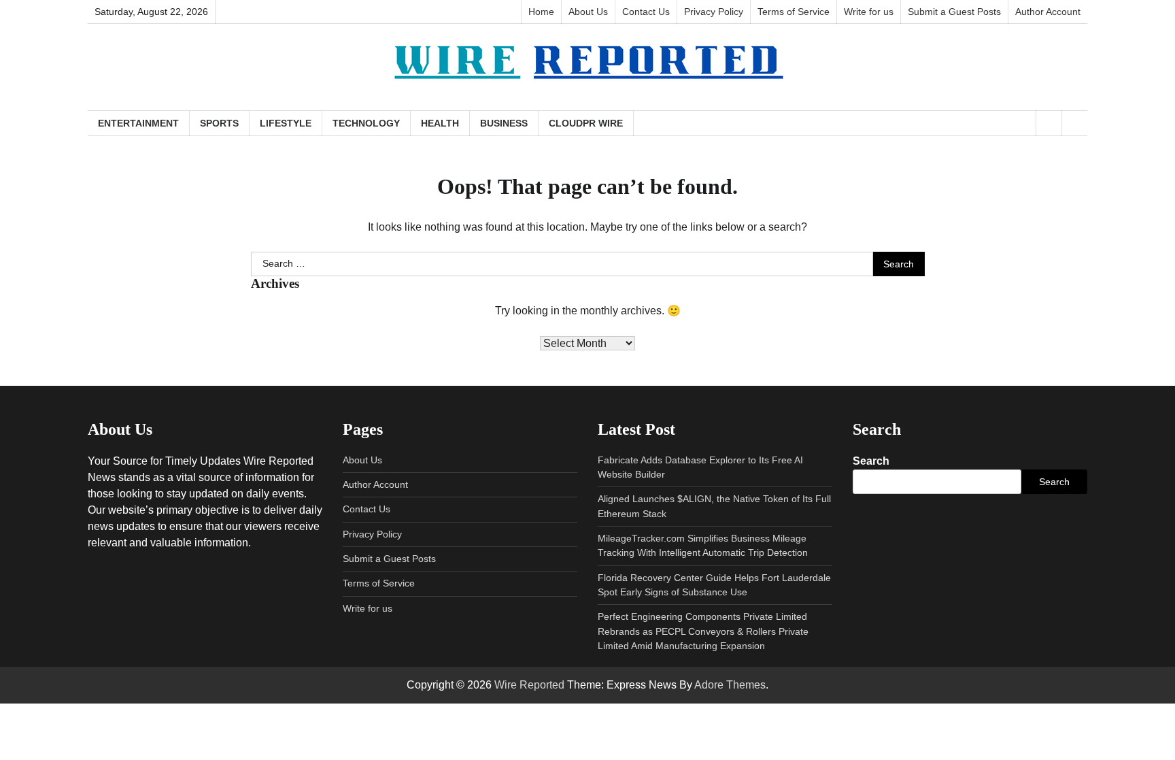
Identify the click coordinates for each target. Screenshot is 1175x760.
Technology (366, 123)
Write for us (868, 11)
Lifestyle (285, 123)
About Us (588, 11)
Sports (219, 123)
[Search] (1074, 123)
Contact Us (646, 11)
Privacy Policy (713, 11)
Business (504, 123)
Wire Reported (529, 685)
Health (440, 123)
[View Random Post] (1048, 123)
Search (871, 461)
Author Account (1047, 11)
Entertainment (138, 123)
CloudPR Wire (586, 123)
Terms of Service (793, 11)
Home (541, 11)
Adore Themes (730, 685)
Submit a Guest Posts (954, 11)
